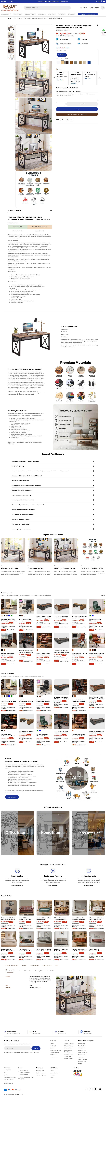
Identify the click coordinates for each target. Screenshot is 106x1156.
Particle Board (61, 54)
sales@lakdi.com (62, 1033)
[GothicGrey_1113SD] (75, 62)
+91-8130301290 (36, 1033)
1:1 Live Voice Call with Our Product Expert (77, 114)
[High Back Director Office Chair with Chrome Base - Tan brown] (73, 650)
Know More (60, 79)
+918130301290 (24, 1074)
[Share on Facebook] (62, 120)
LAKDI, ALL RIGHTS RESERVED (15, 1094)
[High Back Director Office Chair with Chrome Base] (79, 640)
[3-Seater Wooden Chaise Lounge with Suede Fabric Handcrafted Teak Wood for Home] (61, 907)
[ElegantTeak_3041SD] (80, 62)
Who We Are (4, 1)
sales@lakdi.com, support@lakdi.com (24, 1071)
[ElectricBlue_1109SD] (89, 62)
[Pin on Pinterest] (71, 120)
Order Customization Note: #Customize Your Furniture (68, 91)
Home (9, 18)
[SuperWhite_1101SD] (58, 62)
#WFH (14, 18)
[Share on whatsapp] (67, 120)
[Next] (99, 77)
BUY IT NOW (77, 109)
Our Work (11, 1)
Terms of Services (24, 1052)
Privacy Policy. (35, 1052)
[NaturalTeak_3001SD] (71, 62)
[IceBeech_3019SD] (62, 62)
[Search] (69, 8)
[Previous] (54, 77)
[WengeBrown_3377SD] (67, 62)
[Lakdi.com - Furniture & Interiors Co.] (17, 833)
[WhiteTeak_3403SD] (84, 62)
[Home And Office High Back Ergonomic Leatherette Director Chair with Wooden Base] (9, 640)
